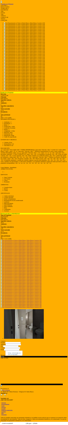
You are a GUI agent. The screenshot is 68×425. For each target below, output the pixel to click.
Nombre (3, 342)
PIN (2, 346)
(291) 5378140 (6, 390)
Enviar (2, 356)
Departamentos (5, 404)
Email (2, 349)
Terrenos (3, 403)
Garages (3, 411)
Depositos (4, 414)
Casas (2, 405)
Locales (3, 408)
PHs (2, 413)
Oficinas (3, 407)
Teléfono (3, 344)
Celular (2, 348)
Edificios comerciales (7, 410)
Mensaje (3, 355)
